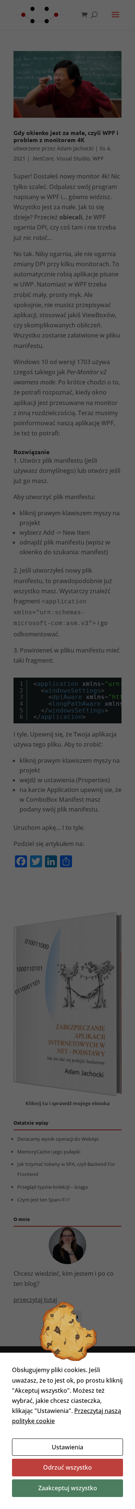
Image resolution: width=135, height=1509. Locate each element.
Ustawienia (67, 1447)
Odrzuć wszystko (67, 1467)
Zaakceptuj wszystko (67, 1488)
